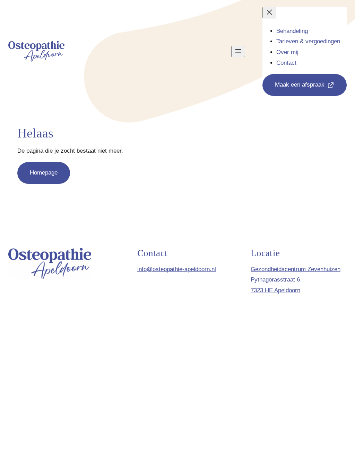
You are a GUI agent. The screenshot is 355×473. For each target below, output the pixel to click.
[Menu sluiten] (269, 12)
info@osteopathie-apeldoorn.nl (176, 269)
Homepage (44, 172)
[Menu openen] (238, 51)
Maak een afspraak (299, 84)
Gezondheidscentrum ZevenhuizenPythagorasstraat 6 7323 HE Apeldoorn (295, 280)
